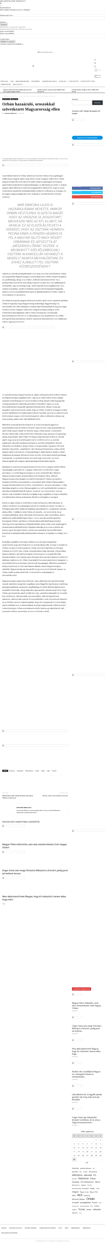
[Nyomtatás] (33, 118)
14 (92, 1148)
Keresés (75, 99)
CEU (80, 1172)
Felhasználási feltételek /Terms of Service (16, 29)
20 (87, 1152)
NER (79, 1195)
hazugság (75, 1182)
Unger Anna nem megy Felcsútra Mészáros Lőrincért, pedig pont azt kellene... (86, 1028)
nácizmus (87, 1195)
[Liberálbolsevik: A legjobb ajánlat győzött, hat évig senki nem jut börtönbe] (87, 1088)
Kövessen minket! (95, 188)
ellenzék (88, 1175)
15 (96, 1148)
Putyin (43, 771)
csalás (85, 1172)
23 (100, 1152)
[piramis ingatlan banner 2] (35, 358)
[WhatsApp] (18, 118)
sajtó (48, 771)
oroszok (75, 1202)
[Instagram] (95, 63)
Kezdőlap (5, 96)
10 (74, 1148)
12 (83, 1148)
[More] (37, 118)
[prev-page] (3, 904)
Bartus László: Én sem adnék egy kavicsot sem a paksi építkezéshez (17, 90)
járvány (89, 1185)
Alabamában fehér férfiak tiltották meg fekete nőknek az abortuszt (17, 797)
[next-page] (4, 904)
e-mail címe (4, 39)
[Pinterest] (14, 118)
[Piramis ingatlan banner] (35, 734)
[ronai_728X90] (35, 168)
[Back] (1, 5)
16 (100, 1148)
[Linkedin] (23, 118)
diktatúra (77, 1175)
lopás (92, 1188)
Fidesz (93, 1179)
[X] (95, 66)
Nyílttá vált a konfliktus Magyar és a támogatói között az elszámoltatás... (86, 1074)
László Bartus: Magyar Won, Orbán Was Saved (85, 90)
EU (94, 1175)
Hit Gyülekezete (87, 1182)
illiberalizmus (29, 771)
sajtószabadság (84, 1206)
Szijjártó (74, 1209)
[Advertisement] (35, 628)
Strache (54, 771)
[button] (33, 66)
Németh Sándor (78, 1199)
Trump (81, 1209)
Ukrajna (88, 1210)
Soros (91, 1206)
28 (92, 1155)
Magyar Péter (94, 1192)
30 (100, 1155)
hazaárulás (20, 771)
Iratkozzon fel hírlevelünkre (87, 138)
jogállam (83, 1185)
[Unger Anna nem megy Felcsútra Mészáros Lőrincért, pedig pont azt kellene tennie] (35, 858)
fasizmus (12, 771)
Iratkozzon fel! (96, 196)
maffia (97, 1188)
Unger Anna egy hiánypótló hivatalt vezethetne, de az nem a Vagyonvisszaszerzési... (86, 1120)
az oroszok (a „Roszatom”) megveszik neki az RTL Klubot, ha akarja (35, 221)
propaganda (85, 1202)
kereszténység (76, 1188)
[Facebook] (95, 60)
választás (97, 1209)
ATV (94, 1168)
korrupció (85, 1188)
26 (83, 1155)
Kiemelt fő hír (13, 96)
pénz (100, 1202)
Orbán (37, 771)
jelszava (3, 22)
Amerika (75, 1168)
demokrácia (93, 1172)
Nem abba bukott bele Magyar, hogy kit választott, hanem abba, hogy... (86, 1051)
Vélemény (75, 1213)
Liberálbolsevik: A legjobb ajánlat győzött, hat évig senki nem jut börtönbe (87, 1097)
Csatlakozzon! (96, 192)
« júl (86, 1162)
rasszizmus (75, 1206)
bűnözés (75, 1172)
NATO (74, 1195)
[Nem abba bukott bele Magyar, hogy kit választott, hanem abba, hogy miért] (35, 884)
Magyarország (14, 99)
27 (87, 1155)
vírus (80, 1213)
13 (87, 1148)
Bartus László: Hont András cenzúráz (55, 796)
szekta (96, 1206)
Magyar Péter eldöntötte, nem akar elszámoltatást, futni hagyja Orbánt (86, 1005)
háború (97, 1182)
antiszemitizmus (85, 1168)
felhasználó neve (6, 15)
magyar (75, 1192)
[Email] (28, 118)
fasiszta (74, 1179)
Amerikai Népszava (11, 113)
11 (79, 1148)
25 (79, 1155)
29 (96, 1155)
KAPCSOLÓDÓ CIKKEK (12, 822)
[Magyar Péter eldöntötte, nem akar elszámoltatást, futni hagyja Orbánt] (35, 832)
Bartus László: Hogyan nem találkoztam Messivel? (51, 90)
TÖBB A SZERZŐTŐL (31, 822)
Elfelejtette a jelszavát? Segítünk (12, 27)
